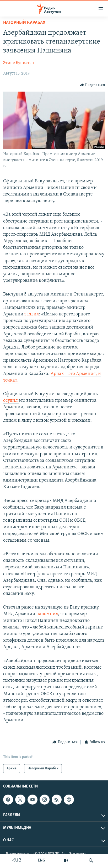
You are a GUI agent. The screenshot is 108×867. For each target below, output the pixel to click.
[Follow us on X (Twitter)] (20, 800)
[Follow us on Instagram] (45, 800)
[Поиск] (91, 860)
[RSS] (57, 800)
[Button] (92, 85)
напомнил (47, 614)
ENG (41, 860)
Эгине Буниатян (18, 63)
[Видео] (66, 860)
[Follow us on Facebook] (8, 800)
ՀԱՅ (16, 860)
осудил (11, 400)
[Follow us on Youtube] (32, 800)
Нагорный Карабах (24, 22)
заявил (31, 314)
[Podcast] (69, 800)
